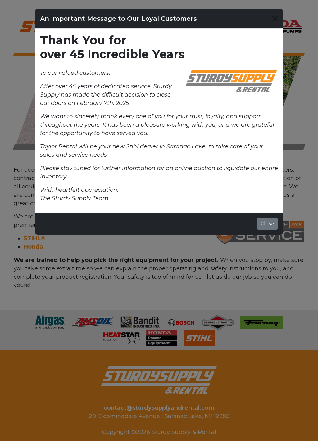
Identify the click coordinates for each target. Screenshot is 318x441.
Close (267, 224)
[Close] (275, 18)
